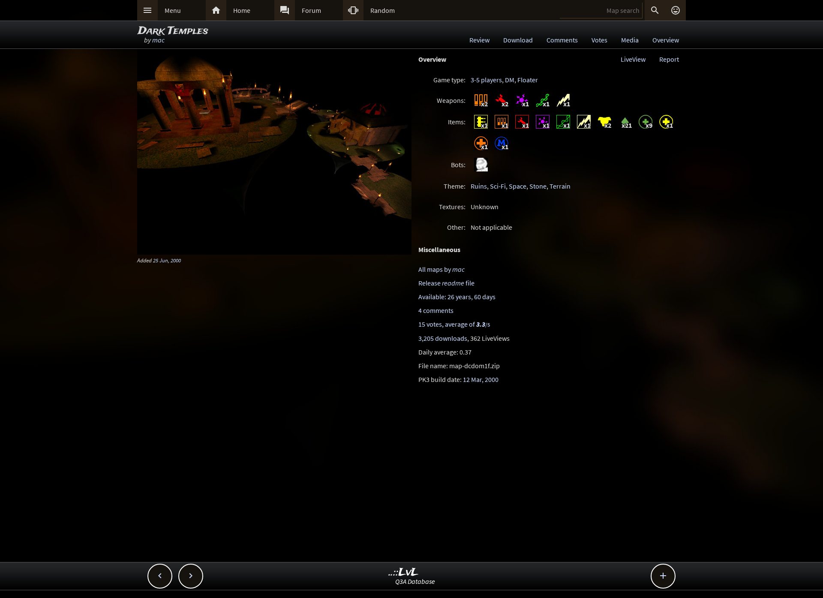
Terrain (560, 186)
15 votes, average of (454, 324)
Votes (599, 40)
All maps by (441, 269)
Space (517, 186)
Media (630, 40)
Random (382, 10)
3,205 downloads (442, 338)
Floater (527, 79)
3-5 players (486, 79)
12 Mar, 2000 (481, 379)
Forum (311, 10)
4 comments (436, 310)
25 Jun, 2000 (167, 260)
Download (518, 40)
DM (509, 79)
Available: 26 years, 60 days (457, 296)
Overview (665, 40)
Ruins (479, 186)
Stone (538, 186)
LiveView (633, 59)
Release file (446, 283)
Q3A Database (415, 581)
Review (479, 40)
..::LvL (403, 572)
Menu (173, 10)
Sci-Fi (498, 186)
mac (158, 40)
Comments (562, 40)
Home (241, 10)
